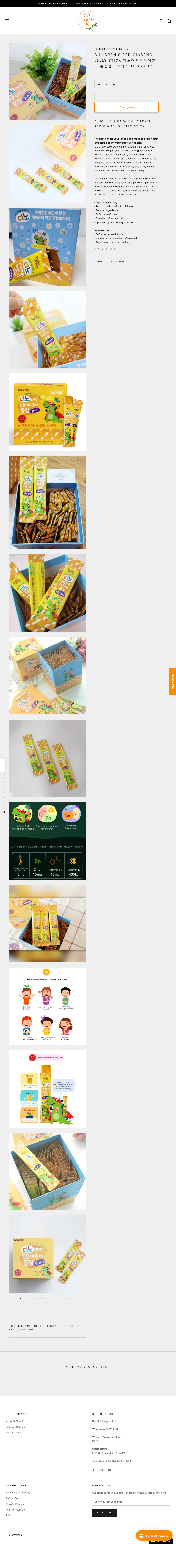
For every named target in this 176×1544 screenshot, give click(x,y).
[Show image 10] (57, 1298)
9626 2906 (112, 1429)
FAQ (8, 1515)
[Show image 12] (66, 1298)
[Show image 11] (62, 1298)
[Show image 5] (37, 1298)
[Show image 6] (41, 1298)
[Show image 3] (29, 1298)
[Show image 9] (53, 1298)
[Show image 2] (24, 1298)
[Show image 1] (20, 1298)
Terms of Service (15, 1426)
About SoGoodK (15, 1421)
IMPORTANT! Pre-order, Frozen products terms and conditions (46, 1328)
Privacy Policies (15, 1504)
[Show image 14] (74, 1298)
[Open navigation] (7, 20)
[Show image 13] (70, 1298)
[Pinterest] (115, 249)
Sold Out (126, 96)
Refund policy (13, 1432)
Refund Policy (14, 1498)
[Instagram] (101, 1470)
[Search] (161, 21)
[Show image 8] (49, 1298)
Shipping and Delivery (18, 1492)
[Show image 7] (45, 1298)
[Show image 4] (33, 1298)
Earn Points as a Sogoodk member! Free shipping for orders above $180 (88, 3)
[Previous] (13, 1300)
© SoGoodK (17, 1535)
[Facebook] (106, 249)
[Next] (81, 1300)
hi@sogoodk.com (109, 1421)
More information (110, 262)
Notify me (127, 107)
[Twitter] (111, 249)
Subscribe (104, 1513)
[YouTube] (109, 1470)
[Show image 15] (47, 1302)
